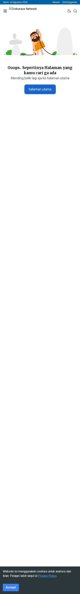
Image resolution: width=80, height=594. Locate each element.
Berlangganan (70, 2)
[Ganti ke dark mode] (69, 11)
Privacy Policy (47, 576)
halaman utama (40, 89)
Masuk (56, 2)
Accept (11, 587)
